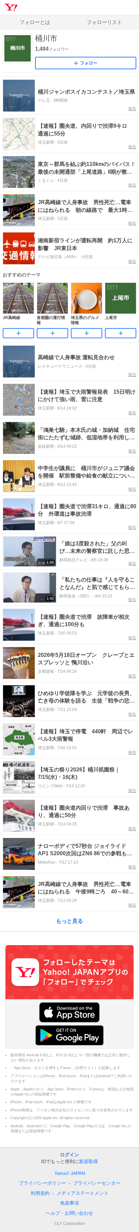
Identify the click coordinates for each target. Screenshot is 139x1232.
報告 (132, 108)
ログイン (69, 1154)
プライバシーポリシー (42, 1183)
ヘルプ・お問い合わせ (69, 1213)
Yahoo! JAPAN (69, 1173)
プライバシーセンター (96, 1183)
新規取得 (88, 1161)
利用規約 (40, 1193)
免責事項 (69, 1203)
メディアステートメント (83, 1193)
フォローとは (35, 22)
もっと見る (69, 921)
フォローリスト (104, 22)
